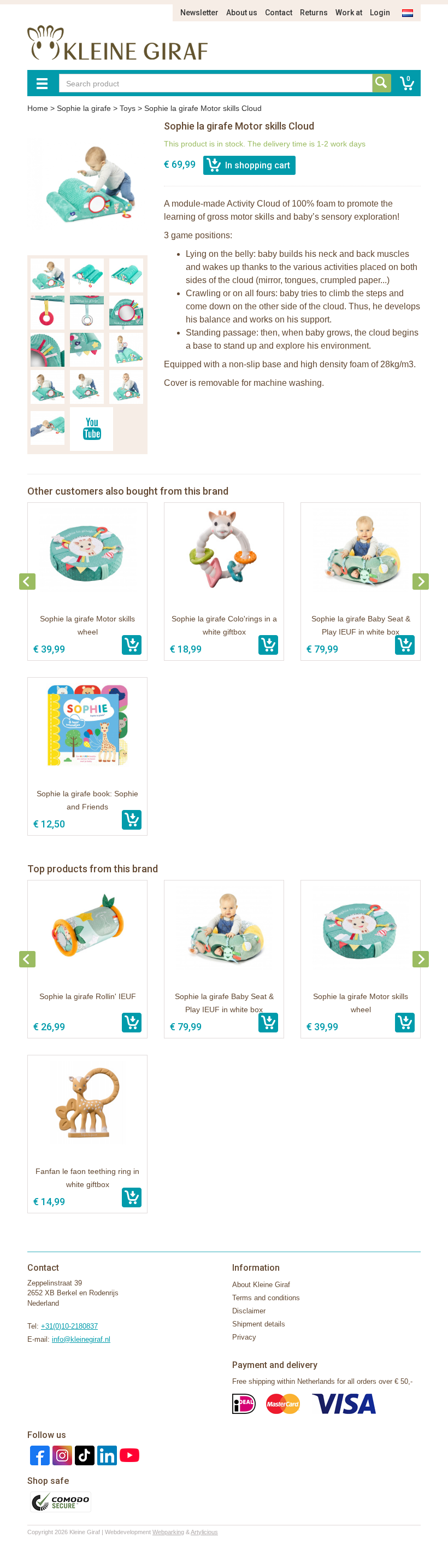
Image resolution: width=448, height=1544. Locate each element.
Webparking (168, 1532)
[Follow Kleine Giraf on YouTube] (128, 1455)
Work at (348, 12)
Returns (314, 12)
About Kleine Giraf (261, 1285)
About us (241, 12)
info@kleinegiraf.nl (81, 1339)
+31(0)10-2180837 (69, 1326)
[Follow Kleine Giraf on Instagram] (61, 1455)
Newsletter (199, 12)
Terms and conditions (266, 1298)
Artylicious (204, 1532)
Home (37, 108)
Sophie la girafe (84, 108)
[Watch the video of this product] (91, 429)
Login (380, 12)
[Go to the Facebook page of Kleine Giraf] (38, 1455)
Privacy (244, 1337)
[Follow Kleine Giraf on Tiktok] (83, 1455)
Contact (278, 12)
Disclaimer (249, 1311)
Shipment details (258, 1324)
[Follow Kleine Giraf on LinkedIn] (106, 1455)
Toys (127, 108)
